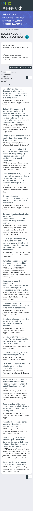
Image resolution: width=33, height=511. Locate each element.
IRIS (2, 30)
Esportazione (15, 68)
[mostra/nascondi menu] (31, 8)
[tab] (5, 85)
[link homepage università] (13, 8)
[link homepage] (6, 3)
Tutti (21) (26, 68)
